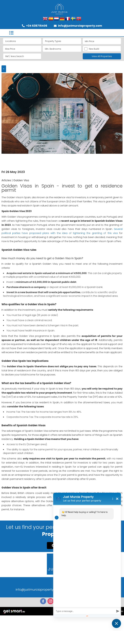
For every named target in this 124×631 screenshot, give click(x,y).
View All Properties (102, 56)
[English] (45, 19)
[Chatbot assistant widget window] (87, 555)
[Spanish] (50, 19)
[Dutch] (56, 19)
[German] (62, 19)
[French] (67, 19)
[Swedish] (73, 19)
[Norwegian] (78, 19)
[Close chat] (116, 623)
